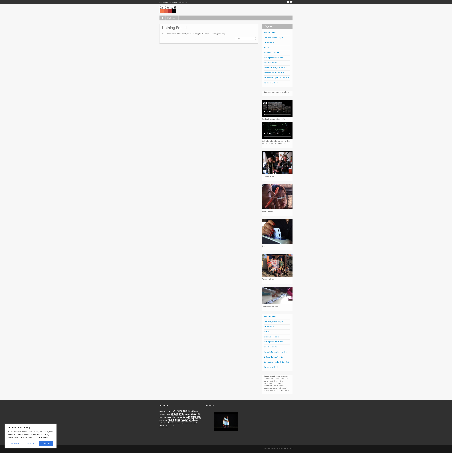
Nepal (196, 420)
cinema (169, 410)
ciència (196, 411)
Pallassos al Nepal (271, 83)
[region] (30, 436)
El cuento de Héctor (271, 52)
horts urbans (182, 416)
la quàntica (194, 416)
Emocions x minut (270, 62)
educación (187, 414)
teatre (163, 425)
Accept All (46, 443)
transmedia (171, 426)
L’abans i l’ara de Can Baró (274, 72)
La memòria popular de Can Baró (276, 78)
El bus (266, 47)
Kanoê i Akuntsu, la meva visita (275, 68)
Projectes (171, 18)
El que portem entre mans (274, 57)
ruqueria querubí (185, 423)
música (172, 419)
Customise (15, 443)
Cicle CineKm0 (269, 42)
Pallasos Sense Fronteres (166, 423)
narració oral (185, 419)
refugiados (177, 423)
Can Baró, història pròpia (273, 37)
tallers (196, 423)
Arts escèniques (270, 32)
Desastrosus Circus (164, 414)
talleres (193, 423)
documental (177, 413)
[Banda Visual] (167, 9)
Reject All (30, 443)
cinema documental (185, 410)
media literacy (163, 420)
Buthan (161, 411)
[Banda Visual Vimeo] (291, 2)
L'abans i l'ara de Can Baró (274, 357)
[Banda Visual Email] (288, 2)
